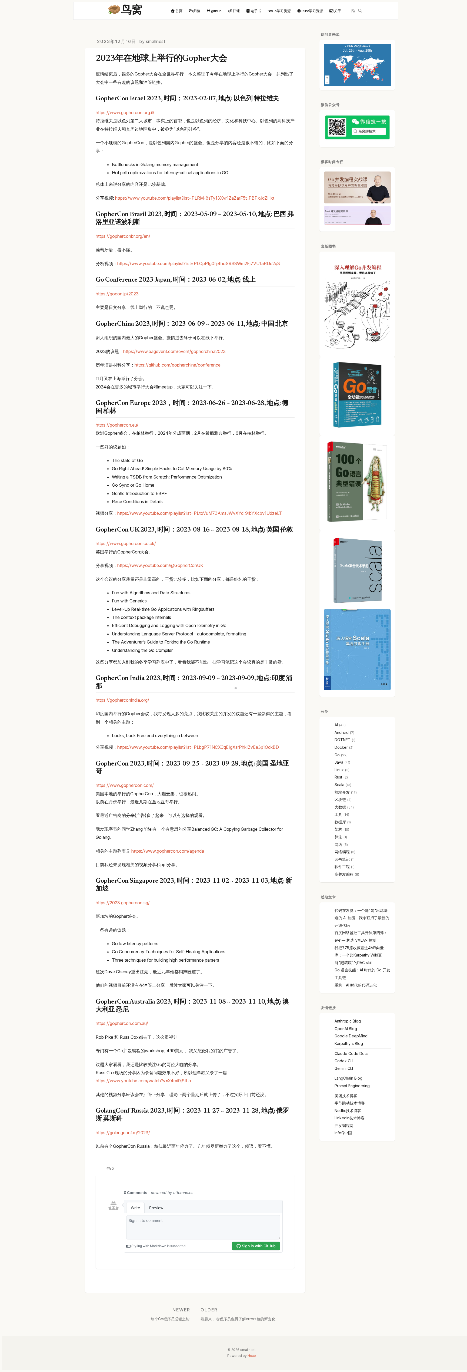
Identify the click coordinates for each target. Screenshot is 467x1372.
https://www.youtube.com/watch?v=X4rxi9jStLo (143, 1080)
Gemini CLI (344, 1068)
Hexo (252, 1356)
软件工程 (342, 866)
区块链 (340, 799)
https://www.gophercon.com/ (125, 785)
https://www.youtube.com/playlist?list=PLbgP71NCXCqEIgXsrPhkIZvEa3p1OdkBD (198, 747)
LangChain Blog (348, 1078)
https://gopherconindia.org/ (122, 700)
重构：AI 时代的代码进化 (356, 985)
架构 (338, 829)
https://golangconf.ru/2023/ (123, 1132)
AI (336, 725)
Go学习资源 (281, 11)
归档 (196, 11)
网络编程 (342, 851)
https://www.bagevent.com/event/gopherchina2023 (174, 351)
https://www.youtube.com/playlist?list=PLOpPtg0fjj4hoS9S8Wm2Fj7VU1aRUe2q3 (198, 263)
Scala (339, 784)
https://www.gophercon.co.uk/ (126, 543)
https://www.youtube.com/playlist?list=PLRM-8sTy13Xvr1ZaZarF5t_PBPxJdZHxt (194, 198)
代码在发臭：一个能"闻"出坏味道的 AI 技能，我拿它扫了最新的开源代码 (362, 918)
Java (339, 762)
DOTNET (343, 739)
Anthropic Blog (348, 1021)
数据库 (340, 822)
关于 (337, 11)
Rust (338, 777)
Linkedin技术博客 (350, 1118)
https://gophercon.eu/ (117, 425)
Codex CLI (344, 1060)
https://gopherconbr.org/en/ (123, 236)
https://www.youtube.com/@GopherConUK (160, 565)
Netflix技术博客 (348, 1110)
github (216, 11)
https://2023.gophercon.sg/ (123, 902)
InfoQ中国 (343, 1132)
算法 (338, 837)
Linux (339, 769)
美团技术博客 (346, 1095)
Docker (341, 747)
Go (111, 1168)
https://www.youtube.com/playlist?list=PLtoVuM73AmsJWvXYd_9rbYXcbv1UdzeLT (199, 513)
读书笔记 (342, 859)
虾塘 (236, 11)
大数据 (340, 807)
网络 (338, 844)
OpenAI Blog (346, 1028)
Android (342, 732)
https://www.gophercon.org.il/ (125, 112)
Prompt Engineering (352, 1085)
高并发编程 (344, 874)
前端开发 (342, 792)
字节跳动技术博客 (350, 1103)
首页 (178, 11)
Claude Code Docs (352, 1053)
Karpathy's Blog (349, 1043)
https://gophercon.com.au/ (122, 1023)
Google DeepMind (351, 1036)
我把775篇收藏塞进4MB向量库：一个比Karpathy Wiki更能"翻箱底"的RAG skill (359, 955)
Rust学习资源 (312, 11)
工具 (338, 814)
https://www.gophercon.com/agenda (167, 851)
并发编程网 (344, 1125)
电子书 (256, 11)
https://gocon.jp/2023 (117, 293)
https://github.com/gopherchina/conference (178, 365)
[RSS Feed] (353, 11)
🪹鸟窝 (125, 10)
